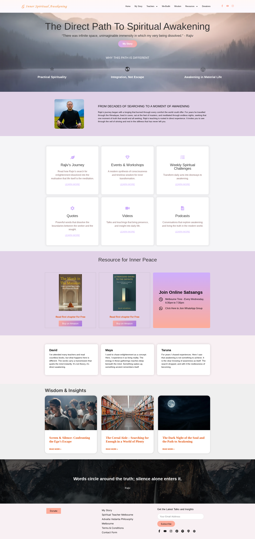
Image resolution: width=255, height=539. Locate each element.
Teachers (150, 6)
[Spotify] (183, 532)
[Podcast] (189, 532)
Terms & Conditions (113, 527)
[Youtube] (227, 6)
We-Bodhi (166, 6)
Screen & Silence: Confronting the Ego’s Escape (69, 439)
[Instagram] (232, 6)
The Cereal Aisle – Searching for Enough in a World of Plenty (127, 439)
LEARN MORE (72, 184)
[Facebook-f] (222, 6)
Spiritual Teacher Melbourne (117, 514)
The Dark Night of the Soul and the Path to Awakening (183, 439)
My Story (138, 6)
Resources (189, 6)
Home (127, 6)
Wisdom (177, 6)
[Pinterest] (177, 532)
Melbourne (108, 523)
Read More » (55, 449)
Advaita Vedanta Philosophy (117, 519)
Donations (206, 6)
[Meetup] (194, 532)
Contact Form (109, 532)
